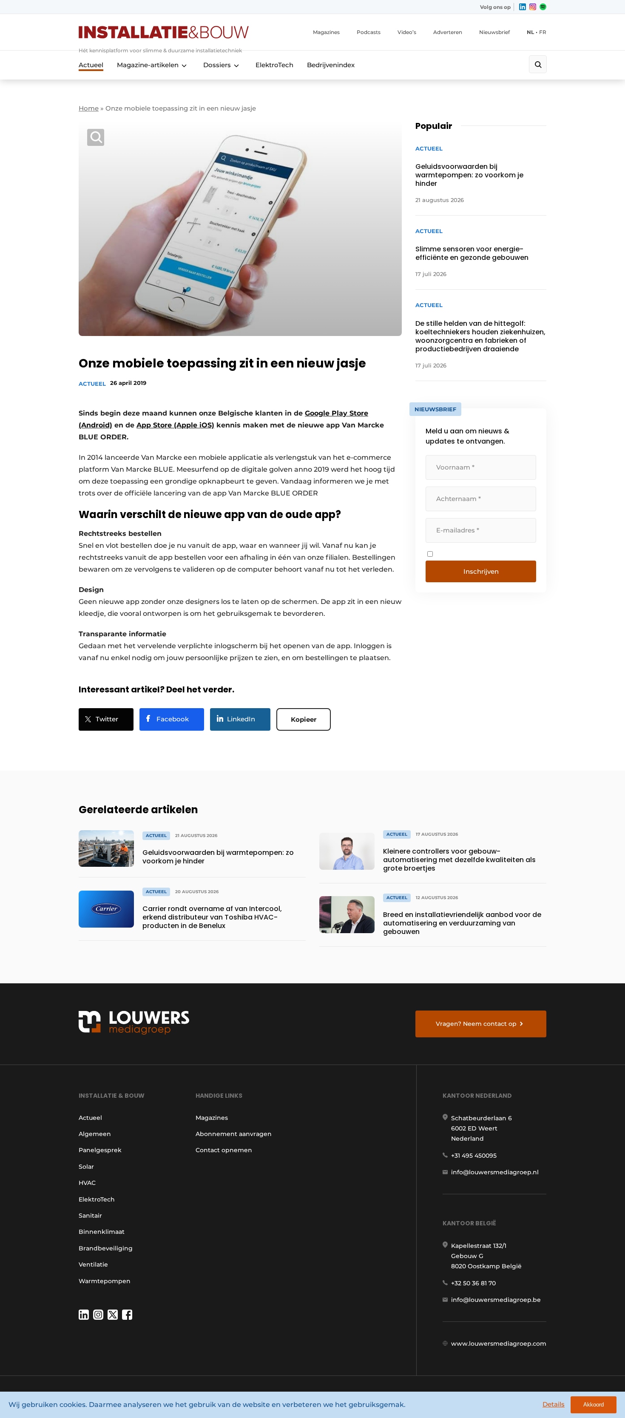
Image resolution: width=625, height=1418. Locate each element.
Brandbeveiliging (106, 1248)
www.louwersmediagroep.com (498, 1343)
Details (554, 1404)
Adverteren (447, 32)
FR (542, 32)
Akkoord (593, 1404)
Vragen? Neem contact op (476, 1024)
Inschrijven (481, 571)
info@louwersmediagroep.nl (495, 1172)
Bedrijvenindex (331, 65)
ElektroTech (274, 65)
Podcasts (369, 32)
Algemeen (95, 1134)
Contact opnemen (224, 1150)
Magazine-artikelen (148, 65)
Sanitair (90, 1215)
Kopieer (303, 719)
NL (530, 32)
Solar (86, 1166)
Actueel (91, 65)
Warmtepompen (105, 1281)
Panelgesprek (100, 1150)
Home (89, 108)
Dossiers (217, 65)
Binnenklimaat (102, 1232)
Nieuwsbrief (494, 32)
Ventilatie (93, 1264)
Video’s (407, 32)
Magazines (326, 32)
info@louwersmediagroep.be (496, 1300)
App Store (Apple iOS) (175, 425)
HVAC (87, 1183)
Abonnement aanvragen (234, 1134)
